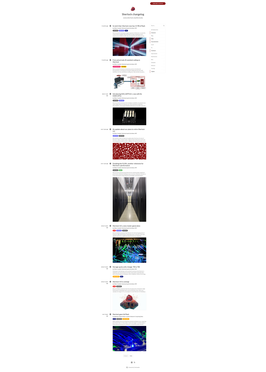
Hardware (153, 50)
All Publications (154, 29)
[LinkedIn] (132, 362)
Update (153, 71)
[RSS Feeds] (134, 362)
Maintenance (154, 56)
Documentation (154, 41)
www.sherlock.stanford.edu (133, 18)
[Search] (163, 25)
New (152, 59)
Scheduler (153, 62)
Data (152, 38)
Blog (152, 35)
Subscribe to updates (158, 3)
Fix (151, 47)
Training (153, 68)
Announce (153, 32)
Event (152, 44)
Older (131, 355)
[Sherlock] (133, 9)
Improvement (154, 53)
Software (153, 65)
